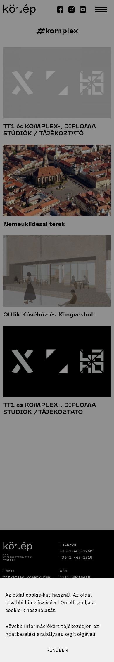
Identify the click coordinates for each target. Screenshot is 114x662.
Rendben (57, 650)
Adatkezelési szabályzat (34, 634)
